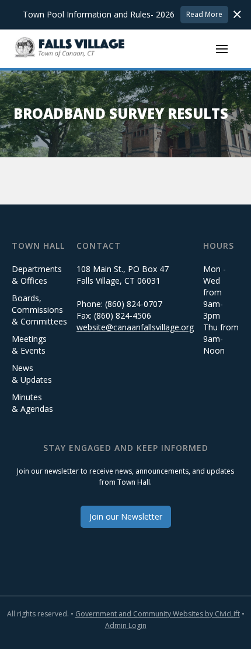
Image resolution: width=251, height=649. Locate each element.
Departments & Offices (37, 274)
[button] (221, 49)
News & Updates (32, 373)
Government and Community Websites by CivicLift (157, 614)
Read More (204, 14)
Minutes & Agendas (32, 402)
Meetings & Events (29, 344)
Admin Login (126, 625)
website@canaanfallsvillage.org (135, 327)
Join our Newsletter (125, 516)
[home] (70, 49)
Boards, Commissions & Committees (39, 309)
